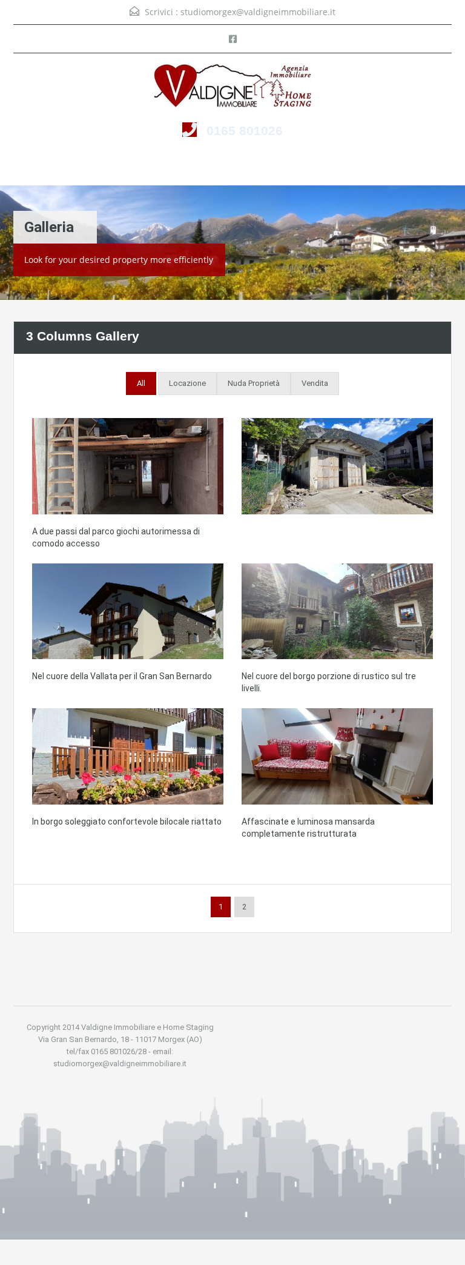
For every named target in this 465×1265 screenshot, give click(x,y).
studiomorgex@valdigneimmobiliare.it (257, 12)
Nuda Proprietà (254, 383)
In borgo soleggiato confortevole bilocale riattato (127, 821)
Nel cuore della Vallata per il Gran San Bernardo (122, 676)
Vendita (315, 383)
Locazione (187, 383)
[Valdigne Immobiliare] (232, 86)
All (141, 383)
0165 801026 (244, 131)
